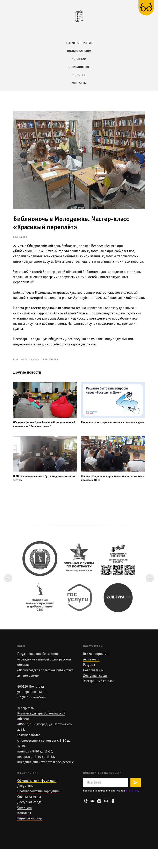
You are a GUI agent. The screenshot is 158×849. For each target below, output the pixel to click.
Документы (25, 786)
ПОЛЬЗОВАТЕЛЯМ (79, 51)
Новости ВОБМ (93, 670)
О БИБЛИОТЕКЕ (79, 67)
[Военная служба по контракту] (79, 558)
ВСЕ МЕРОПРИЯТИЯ (79, 43)
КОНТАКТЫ (79, 83)
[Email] (92, 801)
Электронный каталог (98, 681)
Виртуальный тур (29, 818)
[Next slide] (150, 578)
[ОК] (112, 801)
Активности (91, 659)
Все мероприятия (95, 654)
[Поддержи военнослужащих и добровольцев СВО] (39, 597)
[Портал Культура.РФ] (118, 597)
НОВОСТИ (79, 75)
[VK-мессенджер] (99, 801)
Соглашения (132, 791)
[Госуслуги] (79, 597)
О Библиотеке (27, 773)
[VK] (106, 801)
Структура (24, 807)
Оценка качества (29, 797)
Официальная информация (36, 780)
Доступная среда (95, 676)
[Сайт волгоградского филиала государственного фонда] (118, 558)
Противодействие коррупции (38, 791)
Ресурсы (89, 665)
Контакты (24, 813)
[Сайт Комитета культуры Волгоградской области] (39, 558)
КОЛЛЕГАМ (79, 59)
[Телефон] (85, 801)
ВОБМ (21, 646)
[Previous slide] (8, 578)
